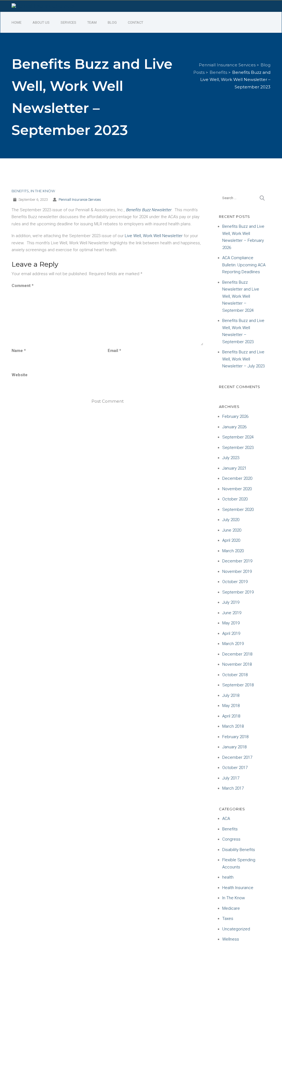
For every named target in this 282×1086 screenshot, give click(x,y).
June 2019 (231, 612)
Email (114, 350)
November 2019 (237, 571)
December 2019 (237, 561)
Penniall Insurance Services (80, 199)
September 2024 (238, 437)
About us (41, 22)
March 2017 (233, 788)
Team (92, 22)
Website (20, 374)
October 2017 (235, 767)
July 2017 (230, 778)
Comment (23, 285)
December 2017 (237, 757)
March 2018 (233, 726)
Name (19, 350)
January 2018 (234, 746)
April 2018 (231, 716)
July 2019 (230, 602)
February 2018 (235, 736)
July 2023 (230, 457)
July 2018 (230, 695)
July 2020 (230, 519)
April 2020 (231, 540)
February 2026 (235, 416)
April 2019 (231, 633)
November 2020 (237, 488)
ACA (226, 818)
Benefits (20, 191)
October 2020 (235, 499)
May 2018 (231, 705)
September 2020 (238, 509)
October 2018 (235, 674)
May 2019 (231, 623)
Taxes (227, 918)
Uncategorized (236, 929)
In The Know (43, 191)
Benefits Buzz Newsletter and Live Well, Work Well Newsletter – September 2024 (240, 296)
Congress (231, 839)
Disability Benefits (238, 849)
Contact (135, 22)
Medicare (231, 908)
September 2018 (238, 685)
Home (16, 22)
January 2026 (234, 426)
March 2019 (233, 643)
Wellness (230, 939)
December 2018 (237, 654)
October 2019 (235, 581)
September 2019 (238, 592)
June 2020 (231, 530)
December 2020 (237, 478)
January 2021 (234, 468)
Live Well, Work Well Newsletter (154, 235)
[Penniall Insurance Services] (43, 6)
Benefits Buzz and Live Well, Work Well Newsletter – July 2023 (243, 359)
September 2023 (238, 447)
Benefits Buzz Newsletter (148, 209)
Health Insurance (237, 887)
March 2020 (233, 550)
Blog (112, 22)
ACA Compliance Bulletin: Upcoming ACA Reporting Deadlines (243, 264)
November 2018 (237, 664)
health (228, 877)
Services (68, 22)
